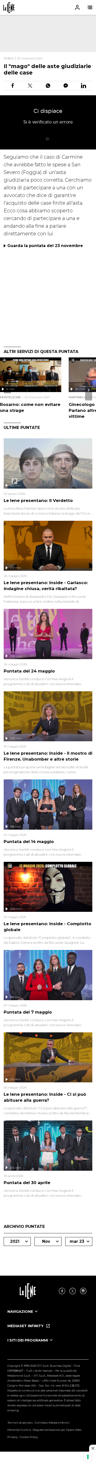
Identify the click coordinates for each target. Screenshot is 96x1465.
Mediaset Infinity (26, 1326)
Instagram (83, 1291)
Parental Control (19, 1430)
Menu (90, 7)
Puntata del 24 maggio (29, 671)
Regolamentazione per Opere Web (57, 1430)
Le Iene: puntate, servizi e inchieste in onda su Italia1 (9, 7)
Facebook (62, 1291)
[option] (48, 1316)
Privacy (12, 1437)
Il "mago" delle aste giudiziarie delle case (47, 69)
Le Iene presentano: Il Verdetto (38, 500)
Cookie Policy (28, 1437)
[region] (48, 33)
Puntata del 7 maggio (28, 1012)
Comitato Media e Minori (51, 1422)
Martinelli (77, 397)
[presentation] (7, 382)
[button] (48, 7)
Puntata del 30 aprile (27, 1182)
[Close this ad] (92, 1448)
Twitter (73, 1291)
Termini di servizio (20, 1422)
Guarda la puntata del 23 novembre (45, 245)
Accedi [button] (77, 7)
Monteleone (10, 397)
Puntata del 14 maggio (29, 841)
